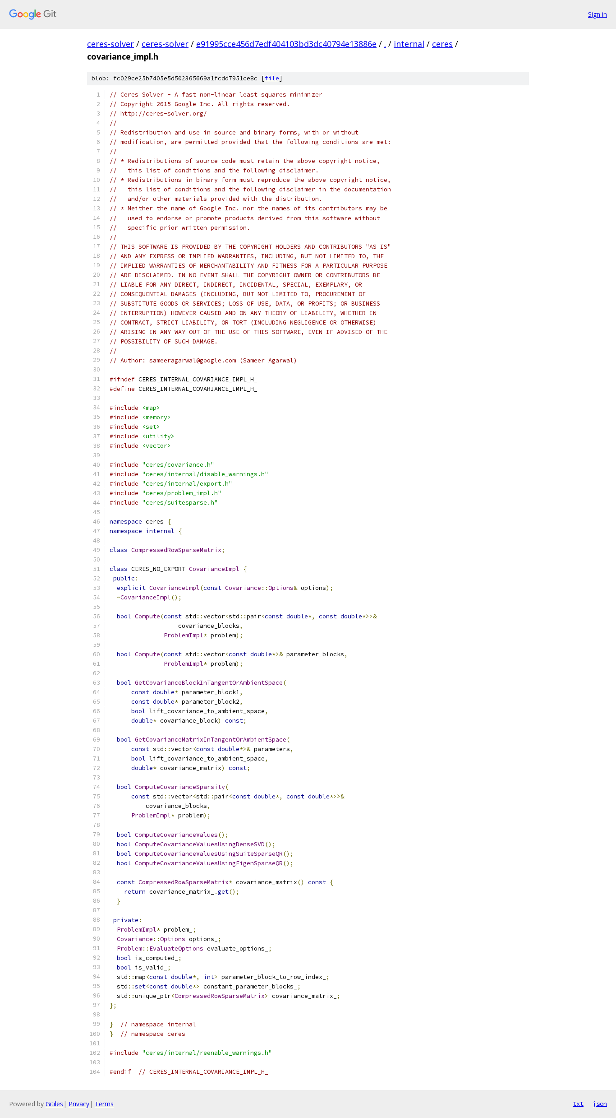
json (600, 1103)
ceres (442, 43)
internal (409, 43)
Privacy (79, 1103)
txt (578, 1103)
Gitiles (54, 1103)
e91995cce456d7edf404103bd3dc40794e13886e (286, 43)
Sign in (597, 14)
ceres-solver (110, 43)
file (272, 78)
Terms (104, 1103)
